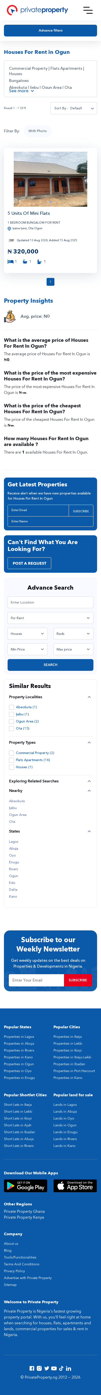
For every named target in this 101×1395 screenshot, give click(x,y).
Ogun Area (52, 87)
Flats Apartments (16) (33, 760)
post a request (29, 563)
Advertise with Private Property (28, 1278)
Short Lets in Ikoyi (18, 1118)
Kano (13, 896)
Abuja (13, 848)
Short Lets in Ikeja (18, 1104)
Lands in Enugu (65, 1132)
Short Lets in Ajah (17, 1125)
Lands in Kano (64, 1145)
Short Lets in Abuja (19, 1139)
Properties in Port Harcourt (74, 1071)
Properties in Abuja (19, 1043)
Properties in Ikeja (67, 1036)
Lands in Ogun (64, 1125)
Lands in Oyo (63, 1118)
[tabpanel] (50, 179)
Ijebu (35, 87)
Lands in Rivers (65, 1139)
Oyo (12, 855)
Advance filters (51, 30)
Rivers (13, 869)
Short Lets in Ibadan (19, 1132)
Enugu (14, 862)
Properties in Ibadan (69, 1064)
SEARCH (50, 665)
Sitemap (10, 1284)
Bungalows (19, 80)
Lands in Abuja (65, 1111)
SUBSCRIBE (81, 511)
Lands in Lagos (65, 1104)
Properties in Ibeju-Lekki (72, 1057)
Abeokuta (18, 87)
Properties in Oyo (18, 1071)
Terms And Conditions (21, 1264)
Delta (13, 890)
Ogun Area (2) (27, 721)
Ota (68, 87)
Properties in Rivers (19, 1050)
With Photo (37, 131)
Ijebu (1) (22, 714)
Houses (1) (24, 767)
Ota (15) (22, 728)
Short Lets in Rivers (19, 1145)
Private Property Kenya (24, 1217)
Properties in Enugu (19, 1077)
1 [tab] (50, 202)
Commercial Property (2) (35, 753)
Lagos (13, 842)
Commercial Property (28, 68)
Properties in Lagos (19, 1036)
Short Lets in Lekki (18, 1111)
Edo (12, 883)
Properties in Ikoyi (67, 1050)
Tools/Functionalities (20, 1257)
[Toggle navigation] (88, 10)
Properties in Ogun (19, 1064)
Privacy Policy (14, 1271)
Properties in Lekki (67, 1043)
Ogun (13, 876)
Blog (8, 1250)
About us (11, 1243)
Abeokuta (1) (26, 707)
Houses (15, 74)
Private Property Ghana (24, 1211)
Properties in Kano (18, 1057)
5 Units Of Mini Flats (29, 213)
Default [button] (76, 108)
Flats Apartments (66, 68)
